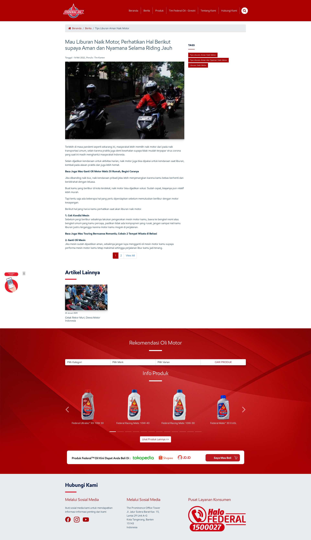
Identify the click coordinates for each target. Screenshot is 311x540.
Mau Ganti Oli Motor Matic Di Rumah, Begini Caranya (108, 171)
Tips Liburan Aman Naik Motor (203, 55)
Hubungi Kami (229, 10)
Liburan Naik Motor (198, 65)
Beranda (133, 10)
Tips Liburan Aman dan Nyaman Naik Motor (208, 60)
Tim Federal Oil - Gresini (182, 10)
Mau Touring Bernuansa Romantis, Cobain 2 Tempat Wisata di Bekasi (117, 233)
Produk (159, 10)
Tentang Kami (208, 10)
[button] (68, 410)
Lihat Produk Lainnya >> (155, 439)
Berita (147, 10)
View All (130, 255)
